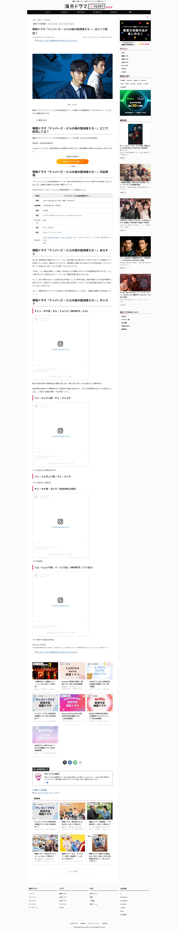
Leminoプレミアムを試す (71, 161)
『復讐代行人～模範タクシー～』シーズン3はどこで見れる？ (45, 684)
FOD (122, 83)
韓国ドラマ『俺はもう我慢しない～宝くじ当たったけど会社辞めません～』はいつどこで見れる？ (99, 857)
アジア (61, 888)
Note (122, 911)
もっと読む (74, 871)
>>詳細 (72, 166)
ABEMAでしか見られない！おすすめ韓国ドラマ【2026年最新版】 (45, 748)
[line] (75, 762)
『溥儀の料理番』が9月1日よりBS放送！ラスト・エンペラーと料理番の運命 (134, 183)
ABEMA (123, 80)
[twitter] (65, 762)
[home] (48, 783)
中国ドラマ (125, 59)
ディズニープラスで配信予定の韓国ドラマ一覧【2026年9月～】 (45, 716)
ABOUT (124, 316)
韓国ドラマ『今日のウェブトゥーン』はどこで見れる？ (45, 854)
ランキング (32, 901)
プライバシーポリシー (94, 923)
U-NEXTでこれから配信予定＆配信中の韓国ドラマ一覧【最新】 (99, 684)
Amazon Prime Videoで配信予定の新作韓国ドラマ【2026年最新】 (72, 716)
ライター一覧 (125, 320)
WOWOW (123, 87)
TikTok (122, 908)
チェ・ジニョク (52, 24)
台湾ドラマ (125, 62)
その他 (124, 72)
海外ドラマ (93, 894)
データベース (97, 12)
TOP (123, 53)
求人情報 (124, 323)
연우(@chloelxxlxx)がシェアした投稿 (60, 554)
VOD (130, 12)
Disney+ (144, 80)
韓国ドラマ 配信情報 (40, 790)
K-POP (124, 69)
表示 (44, 120)
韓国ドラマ (125, 56)
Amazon (130, 80)
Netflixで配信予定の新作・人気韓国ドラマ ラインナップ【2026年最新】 (99, 716)
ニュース (47, 12)
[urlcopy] (80, 762)
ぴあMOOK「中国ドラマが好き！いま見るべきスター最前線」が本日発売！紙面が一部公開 (135, 221)
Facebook (123, 897)
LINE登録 (123, 915)
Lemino (133, 83)
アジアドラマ (81, 12)
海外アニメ (93, 904)
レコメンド (64, 12)
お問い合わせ (126, 326)
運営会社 (124, 329)
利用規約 (82, 923)
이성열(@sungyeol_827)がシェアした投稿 (60, 633)
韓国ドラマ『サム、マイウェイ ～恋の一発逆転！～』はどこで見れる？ (72, 856)
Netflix (140, 83)
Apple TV (136, 80)
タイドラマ (125, 66)
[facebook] (70, 762)
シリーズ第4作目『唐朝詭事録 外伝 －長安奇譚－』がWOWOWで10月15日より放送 (135, 259)
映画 (91, 897)
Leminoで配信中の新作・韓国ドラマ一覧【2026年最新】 (73, 682)
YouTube (123, 904)
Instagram (124, 901)
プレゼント (113, 12)
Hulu (127, 83)
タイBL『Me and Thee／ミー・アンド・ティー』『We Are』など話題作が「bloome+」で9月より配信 (135, 294)
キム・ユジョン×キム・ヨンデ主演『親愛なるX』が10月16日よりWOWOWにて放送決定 (135, 147)
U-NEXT (146, 83)
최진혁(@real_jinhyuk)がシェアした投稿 (60, 463)
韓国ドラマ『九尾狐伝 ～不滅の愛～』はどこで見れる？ (99, 822)
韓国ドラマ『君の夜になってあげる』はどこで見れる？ (72, 822)
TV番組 (92, 901)
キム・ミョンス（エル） (66, 24)
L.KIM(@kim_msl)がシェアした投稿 (60, 376)
